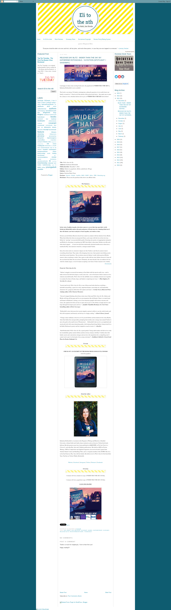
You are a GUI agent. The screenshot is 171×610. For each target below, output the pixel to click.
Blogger (50, 175)
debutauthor (47, 127)
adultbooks (41, 106)
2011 (118, 162)
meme (54, 143)
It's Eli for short (47, 39)
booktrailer (41, 121)
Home (38, 39)
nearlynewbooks (44, 147)
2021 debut (67, 530)
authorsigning (41, 110)
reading (54, 153)
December (121, 100)
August (120, 123)
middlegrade (41, 145)
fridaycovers (53, 134)
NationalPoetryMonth (48, 104)
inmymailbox (41, 140)
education (40, 129)
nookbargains (52, 149)
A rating (48, 102)
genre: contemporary (95, 530)
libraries (45, 142)
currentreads (49, 125)
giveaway (41, 136)
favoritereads (52, 129)
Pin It (67, 525)
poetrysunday (41, 153)
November (121, 118)
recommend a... (47, 155)
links (49, 142)
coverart (52, 123)
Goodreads (108, 264)
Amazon (68, 175)
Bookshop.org (101, 175)
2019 (118, 142)
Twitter (88, 462)
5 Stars (43, 102)
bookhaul (46, 114)
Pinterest (93, 462)
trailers (39, 165)
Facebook (76, 462)
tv (55, 165)
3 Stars (53, 100)
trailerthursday (47, 165)
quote (48, 153)
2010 (118, 165)
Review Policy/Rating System (102, 39)
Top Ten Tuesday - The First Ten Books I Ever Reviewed (45, 60)
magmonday (40, 143)
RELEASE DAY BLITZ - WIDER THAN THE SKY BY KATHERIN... (125, 113)
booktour (53, 119)
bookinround (52, 114)
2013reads (47, 100)
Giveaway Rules (70, 39)
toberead (50, 163)
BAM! (87, 175)
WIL (55, 104)
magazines (53, 141)
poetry (54, 151)
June (120, 128)
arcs (48, 106)
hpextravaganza (51, 138)
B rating (52, 102)
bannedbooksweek (51, 110)
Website (70, 462)
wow (39, 167)
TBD (95, 175)
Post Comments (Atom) (74, 596)
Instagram (82, 462)
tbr (50, 161)
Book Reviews (59, 39)
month (54, 145)
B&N (83, 175)
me (48, 143)
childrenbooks (52, 121)
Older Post (108, 592)
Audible (78, 175)
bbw (39, 112)
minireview (48, 145)
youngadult (51, 167)
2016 (118, 150)
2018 (118, 144)
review (54, 157)
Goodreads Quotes (129, 51)
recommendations (43, 157)
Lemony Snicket (123, 48)
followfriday (41, 134)
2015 (118, 152)
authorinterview (42, 109)
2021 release (75, 530)
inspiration (53, 140)
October (120, 121)
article (54, 106)
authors (52, 108)
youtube (40, 169)
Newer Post (63, 592)
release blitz (64, 531)
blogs (54, 112)
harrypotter (41, 138)
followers (53, 132)
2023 (118, 93)
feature (41, 132)
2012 (118, 160)
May (119, 131)
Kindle (73, 175)
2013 (118, 157)
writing (43, 167)
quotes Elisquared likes (85, 44)
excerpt (45, 129)
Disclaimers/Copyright (84, 39)
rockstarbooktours (76, 531)
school (39, 159)
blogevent (46, 112)
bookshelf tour (43, 119)
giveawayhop (52, 136)
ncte (39, 147)
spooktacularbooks (43, 161)
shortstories (53, 159)
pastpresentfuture (43, 151)
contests (40, 123)
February (121, 136)
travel (53, 165)
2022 (118, 96)
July (119, 126)
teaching (54, 161)
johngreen (40, 141)
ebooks (54, 127)
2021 (118, 98)
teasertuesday (42, 163)
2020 (118, 139)
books (53, 117)
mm (52, 145)
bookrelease (41, 117)
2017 (118, 147)
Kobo (91, 175)
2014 (118, 155)
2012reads (40, 100)
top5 (55, 163)
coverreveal (41, 125)
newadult (45, 149)
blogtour (40, 114)
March (120, 134)
